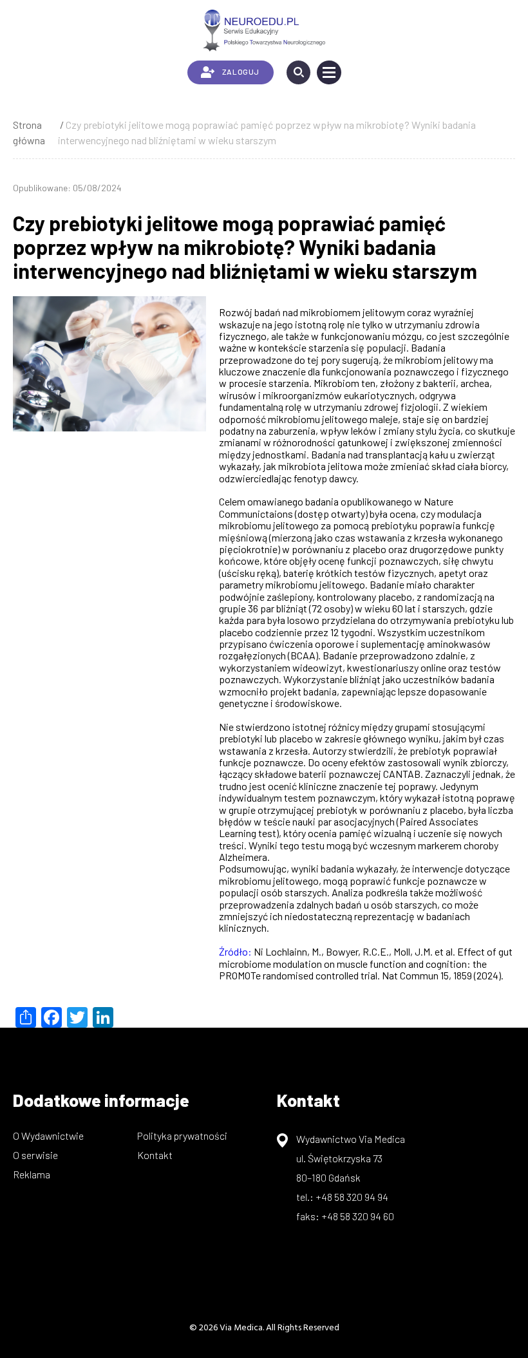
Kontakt (155, 1155)
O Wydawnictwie (48, 1135)
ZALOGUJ (240, 71)
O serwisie (35, 1155)
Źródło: (236, 951)
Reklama (31, 1174)
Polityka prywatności (182, 1135)
